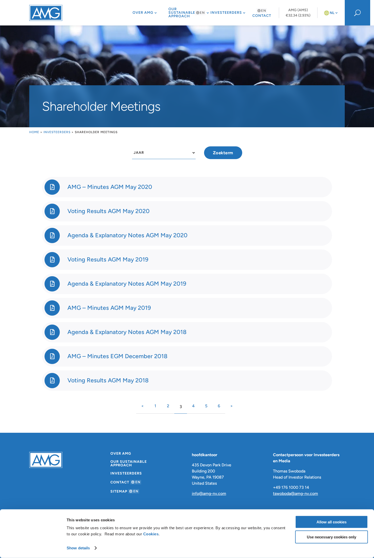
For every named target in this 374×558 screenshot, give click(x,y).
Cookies (151, 534)
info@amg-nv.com (209, 493)
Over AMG (143, 12)
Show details (78, 548)
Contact (261, 13)
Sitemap (124, 491)
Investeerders (226, 12)
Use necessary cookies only (331, 537)
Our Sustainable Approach (186, 12)
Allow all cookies (332, 522)
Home (34, 132)
